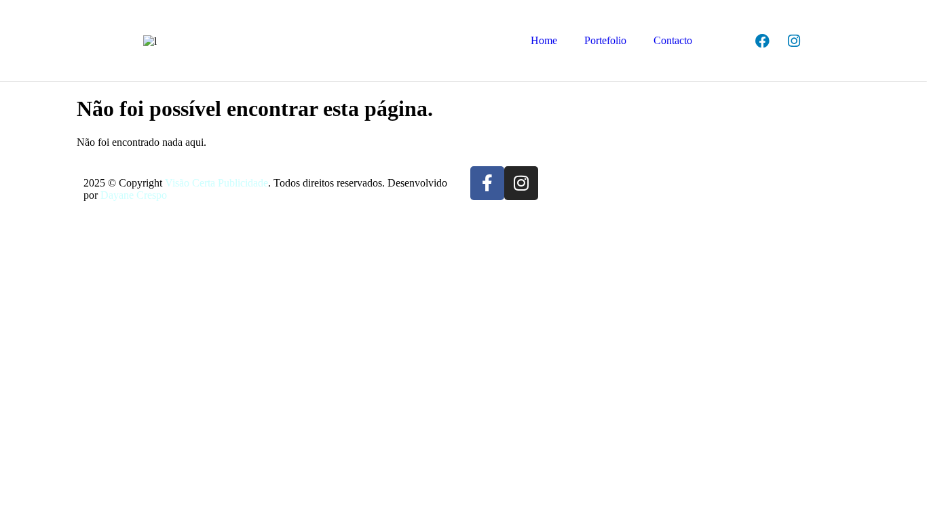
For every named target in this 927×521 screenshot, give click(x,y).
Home (544, 40)
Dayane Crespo (133, 195)
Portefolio (605, 40)
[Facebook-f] (487, 183)
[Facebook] (762, 40)
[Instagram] (794, 40)
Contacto (673, 40)
